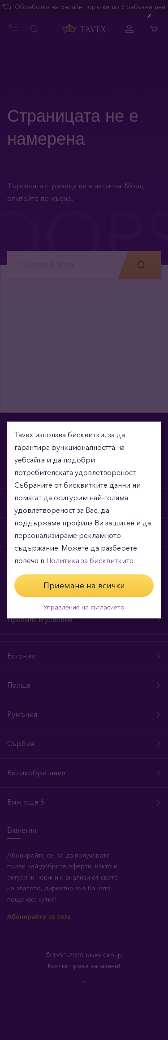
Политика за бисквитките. (90, 560)
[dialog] (84, 520)
